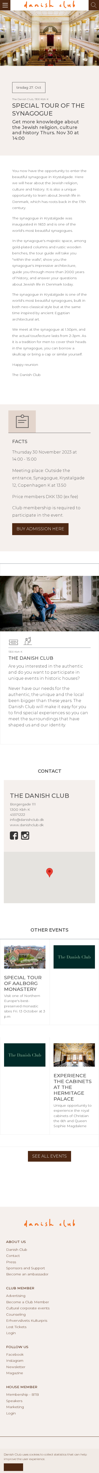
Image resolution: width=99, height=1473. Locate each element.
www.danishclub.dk (27, 825)
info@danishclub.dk (27, 820)
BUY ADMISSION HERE (40, 528)
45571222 (17, 815)
